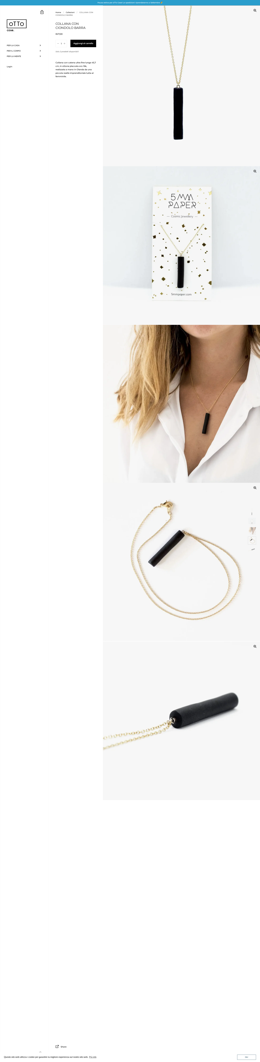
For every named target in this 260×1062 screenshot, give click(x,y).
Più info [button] (92, 1057)
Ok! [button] (246, 1057)
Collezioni (70, 12)
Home (58, 12)
